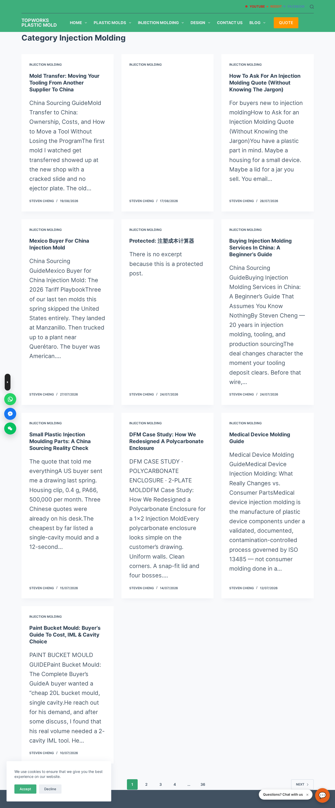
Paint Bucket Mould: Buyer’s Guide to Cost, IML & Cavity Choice (64, 635)
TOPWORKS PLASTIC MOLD (39, 23)
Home (76, 22)
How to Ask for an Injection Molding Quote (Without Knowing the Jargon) (264, 83)
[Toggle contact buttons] (7, 382)
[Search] (312, 7)
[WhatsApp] (10, 399)
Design (198, 22)
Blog (254, 22)
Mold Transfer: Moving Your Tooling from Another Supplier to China (64, 83)
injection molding (45, 64)
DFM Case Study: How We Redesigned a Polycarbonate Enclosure (166, 441)
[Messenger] (10, 414)
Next (300, 784)
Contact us (230, 22)
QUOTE (286, 22)
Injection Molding (158, 22)
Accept (25, 789)
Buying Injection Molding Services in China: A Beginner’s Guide (260, 248)
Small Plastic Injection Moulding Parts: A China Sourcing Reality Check (60, 441)
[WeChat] (10, 428)
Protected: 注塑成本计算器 (161, 241)
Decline (50, 789)
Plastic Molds (110, 22)
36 (202, 784)
